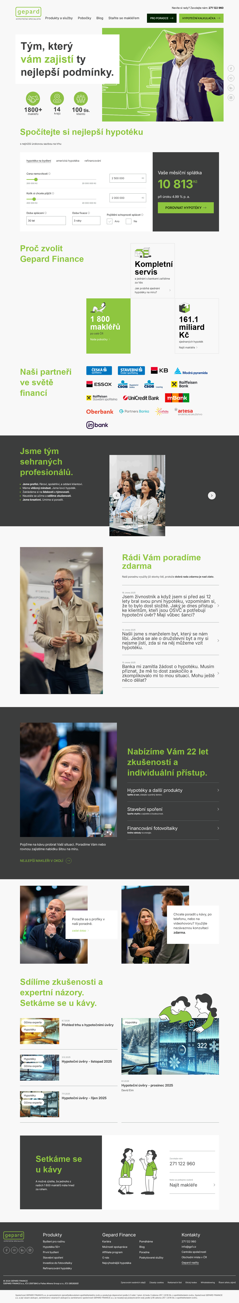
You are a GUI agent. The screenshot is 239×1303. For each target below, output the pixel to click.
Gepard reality (190, 1262)
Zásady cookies (156, 1282)
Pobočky (84, 18)
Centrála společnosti (194, 1251)
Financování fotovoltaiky (152, 828)
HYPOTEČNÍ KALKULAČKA (198, 18)
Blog (99, 18)
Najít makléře (187, 347)
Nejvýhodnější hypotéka (116, 1263)
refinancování (93, 160)
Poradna (144, 1252)
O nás (105, 1257)
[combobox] (43, 220)
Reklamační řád (175, 1282)
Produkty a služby (59, 18)
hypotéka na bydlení (39, 160)
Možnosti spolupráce (114, 1246)
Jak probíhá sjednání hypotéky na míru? (147, 290)
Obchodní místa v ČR (194, 1257)
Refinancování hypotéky (57, 1268)
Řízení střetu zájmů (227, 1282)
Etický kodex (191, 1282)
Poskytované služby (151, 1257)
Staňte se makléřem (123, 18)
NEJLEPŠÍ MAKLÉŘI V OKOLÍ (41, 861)
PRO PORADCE (159, 18)
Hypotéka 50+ (51, 1246)
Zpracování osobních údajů (133, 1282)
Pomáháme (146, 1241)
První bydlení (51, 1252)
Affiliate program (112, 1252)
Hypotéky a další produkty (154, 790)
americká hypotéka (67, 160)
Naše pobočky (99, 339)
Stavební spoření (144, 809)
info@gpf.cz (189, 1246)
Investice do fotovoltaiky (57, 1263)
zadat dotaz (79, 930)
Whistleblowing (208, 1282)
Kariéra (106, 1241)
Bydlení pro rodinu (54, 1241)
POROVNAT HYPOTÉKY (183, 208)
